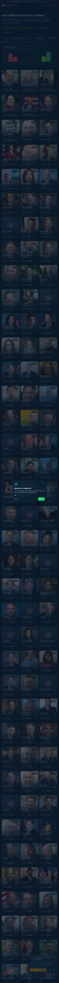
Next (40, 499)
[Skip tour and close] (43, 483)
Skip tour (16, 499)
